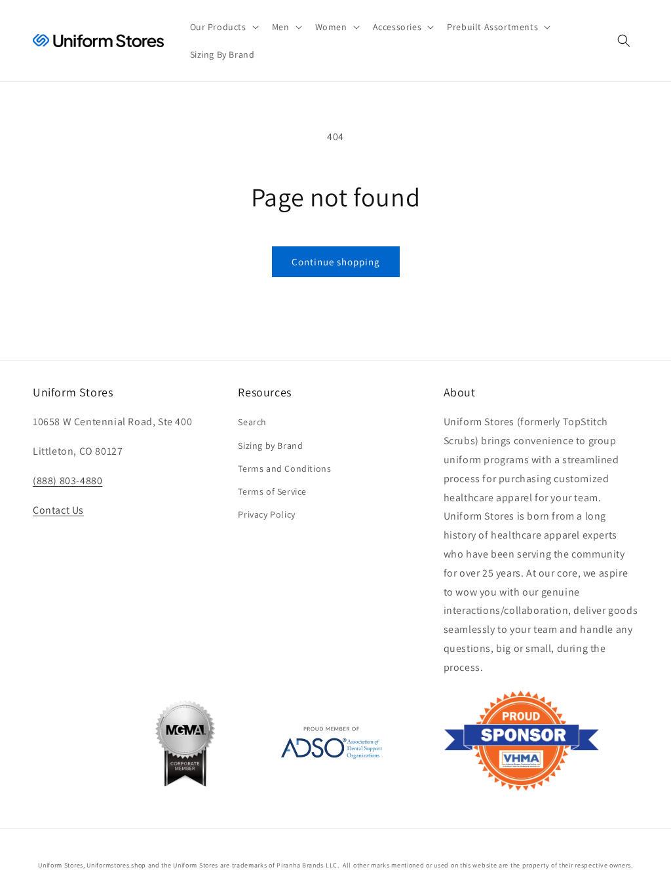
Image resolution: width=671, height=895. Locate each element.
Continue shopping (336, 262)
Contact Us (58, 510)
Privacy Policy (266, 514)
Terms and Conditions (284, 468)
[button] (223, 27)
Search (252, 422)
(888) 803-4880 (67, 480)
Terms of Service (272, 491)
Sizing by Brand (270, 445)
